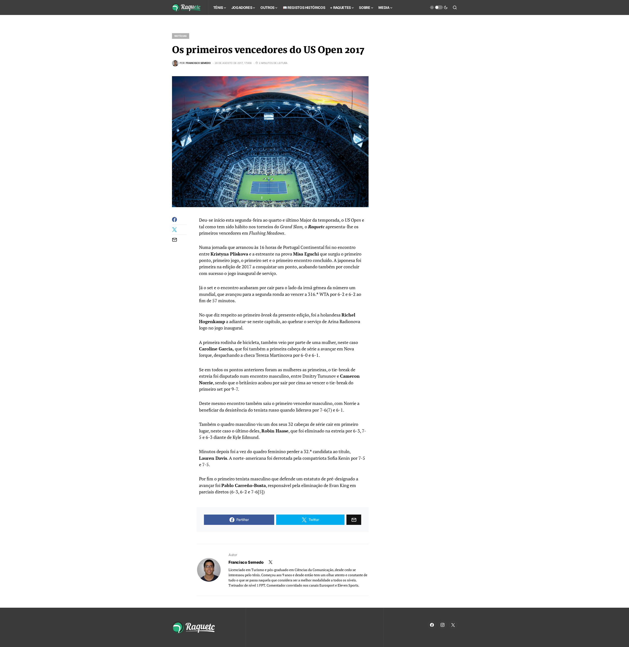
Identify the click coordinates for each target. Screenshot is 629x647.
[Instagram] (442, 625)
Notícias (180, 35)
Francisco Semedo (246, 562)
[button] (439, 7)
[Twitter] (453, 625)
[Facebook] (432, 625)
